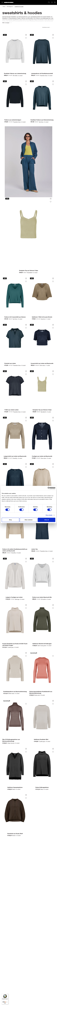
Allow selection (29, 519)
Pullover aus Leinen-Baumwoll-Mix (42, 597)
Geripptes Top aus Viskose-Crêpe (28, 270)
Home (4, 6)
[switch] (21, 510)
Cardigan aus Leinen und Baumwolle (42, 456)
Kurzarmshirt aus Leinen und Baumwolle (42, 363)
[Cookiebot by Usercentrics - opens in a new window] (48, 488)
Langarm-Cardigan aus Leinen (14, 597)
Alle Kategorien (10, 6)
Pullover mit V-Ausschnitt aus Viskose (15, 317)
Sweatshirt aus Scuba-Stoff (15, 833)
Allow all (46, 519)
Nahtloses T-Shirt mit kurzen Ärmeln (42, 317)
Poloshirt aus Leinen (10, 363)
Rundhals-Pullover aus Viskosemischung (42, 120)
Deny (10, 519)
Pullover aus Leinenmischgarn (12, 120)
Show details (49, 515)
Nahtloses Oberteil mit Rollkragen (42, 643)
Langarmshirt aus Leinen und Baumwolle (15, 456)
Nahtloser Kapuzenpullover (15, 787)
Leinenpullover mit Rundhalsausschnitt (42, 73)
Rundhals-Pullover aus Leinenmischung (15, 73)
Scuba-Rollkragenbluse (42, 787)
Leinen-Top (34, 549)
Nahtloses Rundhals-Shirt (41, 739)
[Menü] (7, 994)
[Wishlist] (52, 2)
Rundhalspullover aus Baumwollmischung (15, 691)
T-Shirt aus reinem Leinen (11, 409)
